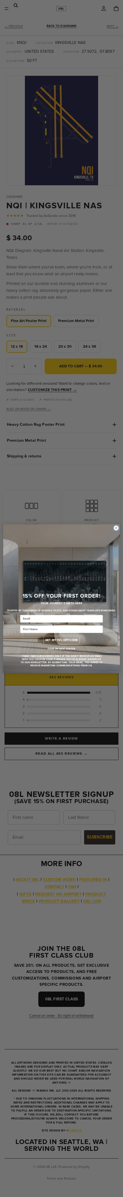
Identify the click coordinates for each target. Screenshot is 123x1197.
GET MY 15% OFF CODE (61, 640)
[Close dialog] (116, 527)
